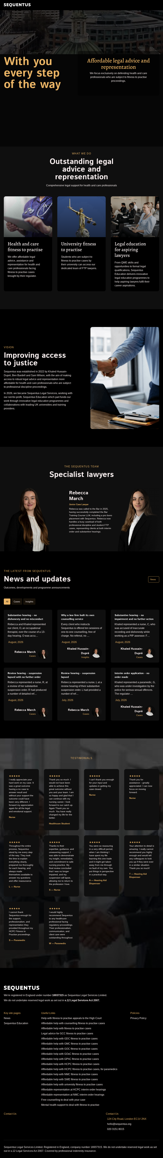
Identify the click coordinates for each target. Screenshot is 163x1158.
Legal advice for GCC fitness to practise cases (67, 1033)
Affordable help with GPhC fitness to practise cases (70, 1059)
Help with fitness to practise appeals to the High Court (71, 1018)
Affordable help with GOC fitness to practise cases (69, 1048)
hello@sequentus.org (119, 1124)
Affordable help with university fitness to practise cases (72, 1084)
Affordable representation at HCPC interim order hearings (73, 1089)
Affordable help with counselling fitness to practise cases (73, 1023)
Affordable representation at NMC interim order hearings (72, 1094)
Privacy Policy (138, 1018)
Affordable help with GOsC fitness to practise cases (70, 1054)
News (153, 579)
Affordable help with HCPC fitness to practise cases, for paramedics (79, 1069)
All (7, 601)
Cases (17, 601)
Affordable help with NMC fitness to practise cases (69, 1074)
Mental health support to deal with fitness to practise (70, 1105)
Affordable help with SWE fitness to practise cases (69, 1079)
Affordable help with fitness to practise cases (66, 1028)
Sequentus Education (16, 1023)
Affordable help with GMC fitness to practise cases (69, 1043)
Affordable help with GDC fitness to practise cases (69, 1038)
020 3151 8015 (115, 1129)
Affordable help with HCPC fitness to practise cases (70, 1064)
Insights (29, 601)
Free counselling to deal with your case (63, 1099)
